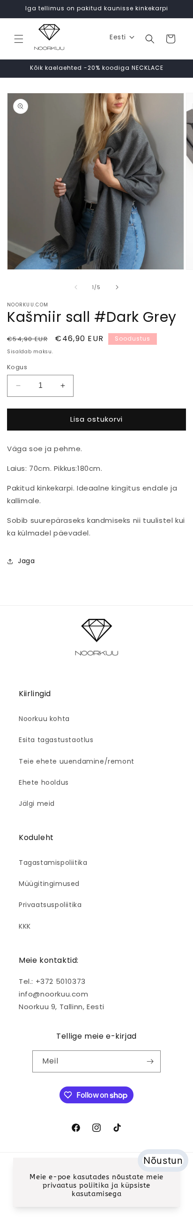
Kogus (17, 367)
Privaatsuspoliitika (50, 904)
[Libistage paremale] (117, 287)
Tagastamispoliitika (53, 862)
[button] (18, 39)
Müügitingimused (49, 883)
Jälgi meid (37, 803)
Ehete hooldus (44, 782)
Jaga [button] (26, 560)
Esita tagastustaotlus (56, 739)
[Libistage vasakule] (76, 287)
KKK (25, 926)
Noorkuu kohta (44, 718)
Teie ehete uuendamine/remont (76, 761)
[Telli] (150, 1061)
